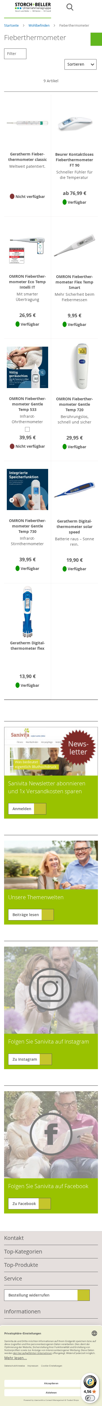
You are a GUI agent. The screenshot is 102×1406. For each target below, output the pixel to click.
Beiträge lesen (26, 914)
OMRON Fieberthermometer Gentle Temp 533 (27, 404)
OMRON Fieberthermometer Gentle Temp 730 (27, 526)
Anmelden (22, 808)
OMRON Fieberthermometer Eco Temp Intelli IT (27, 282)
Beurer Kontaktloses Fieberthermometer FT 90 (74, 160)
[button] (27, 203)
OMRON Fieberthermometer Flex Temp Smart (74, 282)
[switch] (90, 1398)
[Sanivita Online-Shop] (27, 10)
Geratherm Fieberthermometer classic (27, 156)
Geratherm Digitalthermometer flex (27, 645)
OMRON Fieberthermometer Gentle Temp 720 (74, 404)
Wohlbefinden (39, 25)
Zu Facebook (24, 1203)
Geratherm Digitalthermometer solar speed (74, 527)
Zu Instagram (25, 1059)
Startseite (12, 25)
